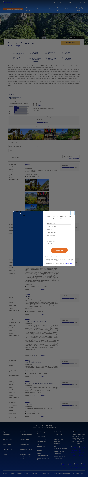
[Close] (72, 213)
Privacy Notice (69, 263)
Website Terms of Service (60, 264)
